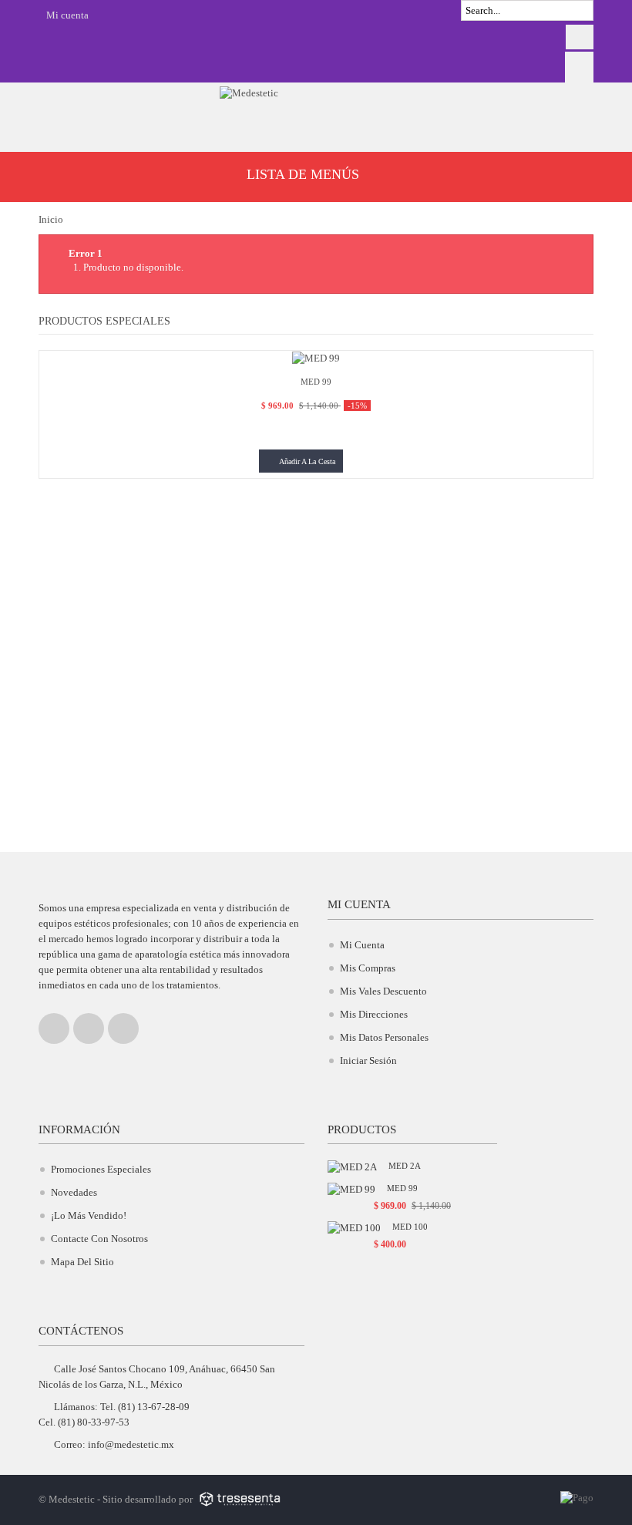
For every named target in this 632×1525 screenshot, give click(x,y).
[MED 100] (354, 1227)
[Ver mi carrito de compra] (579, 66)
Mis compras (367, 968)
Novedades (74, 1192)
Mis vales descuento (383, 991)
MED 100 (410, 1226)
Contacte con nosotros (99, 1238)
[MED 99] (316, 357)
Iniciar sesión (368, 1060)
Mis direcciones (374, 1014)
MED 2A (404, 1165)
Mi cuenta (359, 904)
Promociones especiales (101, 1169)
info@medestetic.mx (131, 1444)
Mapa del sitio (82, 1261)
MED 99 (402, 1188)
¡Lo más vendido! (88, 1215)
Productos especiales (104, 321)
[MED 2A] (352, 1166)
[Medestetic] (316, 111)
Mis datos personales (384, 1037)
